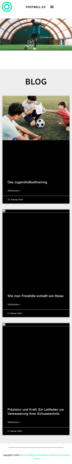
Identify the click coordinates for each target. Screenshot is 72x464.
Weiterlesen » (14, 190)
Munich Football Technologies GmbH (37, 455)
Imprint (65, 455)
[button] (52, 6)
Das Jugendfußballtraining (27, 182)
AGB (58, 455)
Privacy (36, 458)
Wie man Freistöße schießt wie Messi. (36, 296)
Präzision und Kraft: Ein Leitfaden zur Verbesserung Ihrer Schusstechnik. (36, 411)
